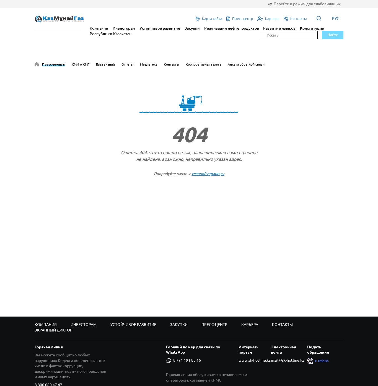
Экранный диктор (54, 330)
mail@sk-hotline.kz (287, 360)
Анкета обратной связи (246, 64)
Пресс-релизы (53, 64)
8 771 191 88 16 (187, 360)
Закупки (192, 28)
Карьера (249, 324)
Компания (99, 28)
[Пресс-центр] (37, 65)
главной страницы (208, 174)
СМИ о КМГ (80, 64)
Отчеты (127, 64)
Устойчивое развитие (159, 28)
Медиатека (148, 64)
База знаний (105, 64)
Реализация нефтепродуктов (231, 28)
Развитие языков (279, 28)
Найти (332, 35)
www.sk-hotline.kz (255, 360)
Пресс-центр (214, 324)
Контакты (171, 64)
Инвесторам (124, 28)
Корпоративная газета (203, 64)
